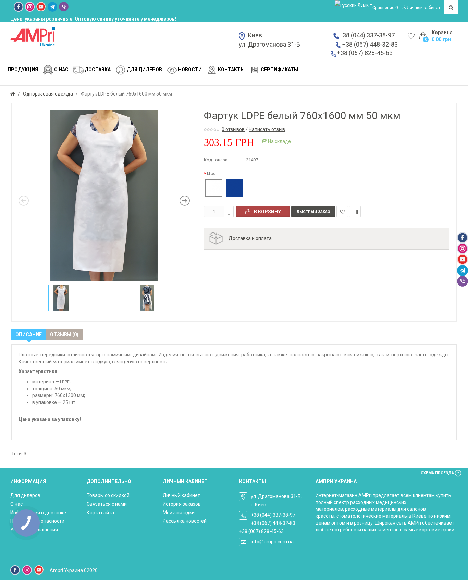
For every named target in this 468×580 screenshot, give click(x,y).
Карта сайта (100, 512)
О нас (16, 504)
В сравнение (355, 211)
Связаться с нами (107, 504)
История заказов (182, 504)
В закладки (342, 211)
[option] (104, 195)
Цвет (212, 173)
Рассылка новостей (185, 521)
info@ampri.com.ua (272, 541)
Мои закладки (179, 512)
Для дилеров (25, 495)
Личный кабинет (181, 495)
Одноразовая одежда (48, 94)
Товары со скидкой (108, 495)
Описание (28, 334)
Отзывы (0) (64, 334)
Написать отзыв (267, 129)
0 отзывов (233, 129)
